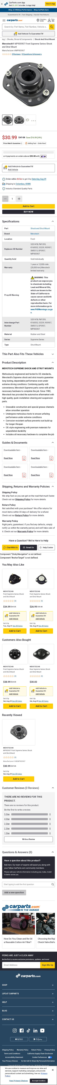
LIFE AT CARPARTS (10, 994)
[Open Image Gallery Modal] (28, 84)
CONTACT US (8, 1019)
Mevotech (35, 234)
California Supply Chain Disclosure (40, 1054)
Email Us (30, 547)
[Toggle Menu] (4, 20)
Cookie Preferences (39, 1057)
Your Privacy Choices (10, 1061)
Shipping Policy (22, 499)
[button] (28, 4)
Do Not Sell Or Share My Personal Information (38, 1061)
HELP (4, 1002)
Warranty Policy (25, 531)
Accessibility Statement (14, 1057)
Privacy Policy (50, 1050)
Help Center (48, 547)
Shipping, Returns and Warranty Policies (26, 486)
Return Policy (22, 515)
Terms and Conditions (12, 1054)
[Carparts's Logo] (15, 20)
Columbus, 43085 (23, 184)
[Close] (53, 1070)
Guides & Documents (14, 442)
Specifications (10, 221)
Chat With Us (12, 547)
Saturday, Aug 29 (39, 179)
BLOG (4, 1011)
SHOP (4, 985)
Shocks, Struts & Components (19, 39)
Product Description (14, 362)
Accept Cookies (38, 1081)
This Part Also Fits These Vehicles (23, 354)
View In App (50, 4)
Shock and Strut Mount (40, 228)
